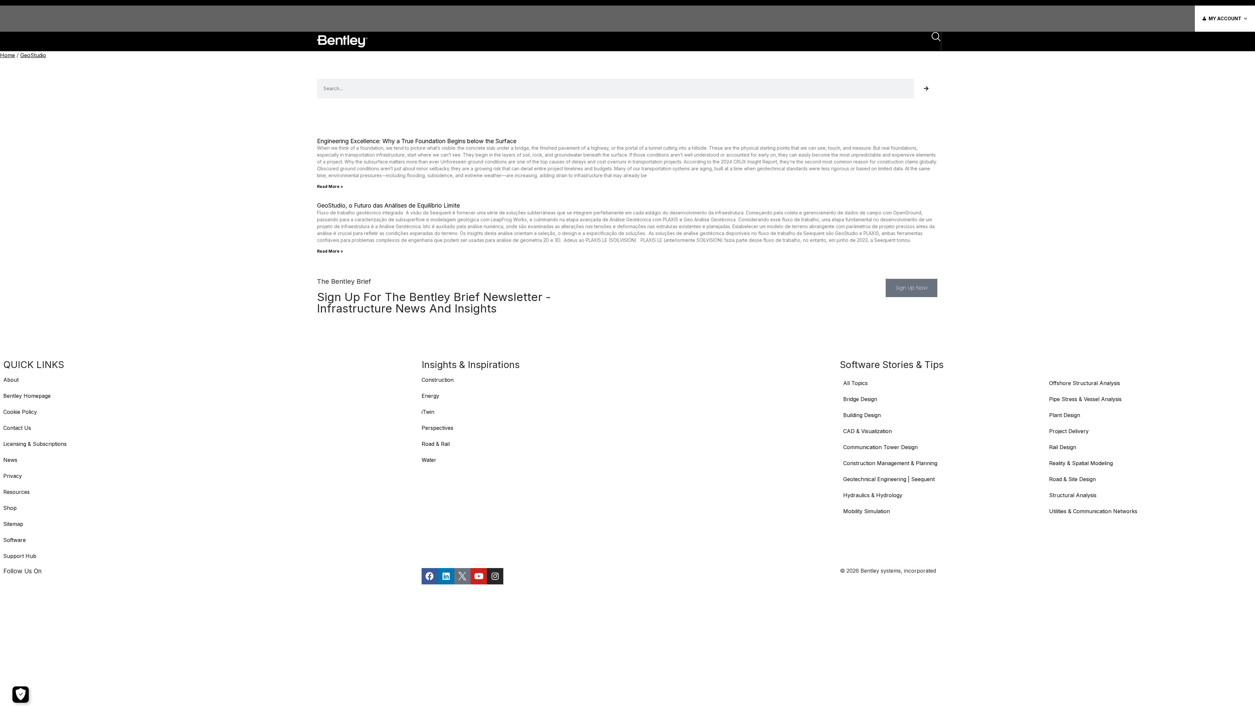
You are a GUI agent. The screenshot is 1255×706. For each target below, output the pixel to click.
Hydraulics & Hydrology (872, 495)
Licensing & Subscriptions (35, 444)
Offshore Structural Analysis (1084, 383)
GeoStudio (33, 55)
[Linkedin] (446, 576)
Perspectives (437, 428)
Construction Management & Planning (890, 463)
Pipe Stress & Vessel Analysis (1085, 399)
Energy (430, 396)
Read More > (330, 186)
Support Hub (19, 556)
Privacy (12, 476)
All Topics (856, 383)
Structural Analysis (1072, 495)
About (11, 380)
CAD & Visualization (867, 431)
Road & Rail (436, 444)
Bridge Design (860, 399)
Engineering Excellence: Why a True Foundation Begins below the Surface (416, 141)
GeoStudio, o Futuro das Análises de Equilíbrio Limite (388, 205)
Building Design (862, 415)
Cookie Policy (20, 412)
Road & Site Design (1072, 479)
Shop (10, 508)
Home (7, 55)
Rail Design (1062, 447)
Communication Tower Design (880, 447)
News (10, 460)
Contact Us (17, 428)
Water (429, 460)
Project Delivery (1069, 431)
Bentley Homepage (27, 396)
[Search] (926, 88)
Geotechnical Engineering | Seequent (889, 479)
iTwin (428, 412)
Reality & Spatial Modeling (1081, 463)
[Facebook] (430, 576)
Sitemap (13, 524)
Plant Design (1064, 415)
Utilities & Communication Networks (1093, 511)
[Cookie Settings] (20, 694)
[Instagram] (495, 576)
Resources (16, 492)
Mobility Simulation (866, 511)
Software (14, 540)
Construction (438, 380)
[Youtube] (479, 576)
